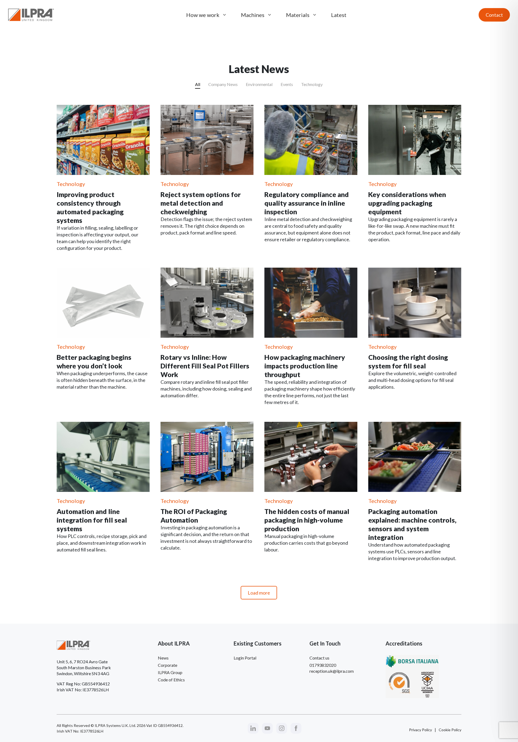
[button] (253, 728)
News (163, 657)
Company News (223, 84)
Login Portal (245, 657)
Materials (297, 15)
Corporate (167, 665)
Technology (312, 84)
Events (287, 84)
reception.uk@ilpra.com (331, 671)
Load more (259, 593)
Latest (338, 15)
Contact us (319, 657)
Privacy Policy (420, 729)
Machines (252, 15)
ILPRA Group (170, 672)
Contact (494, 15)
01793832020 (322, 665)
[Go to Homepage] (31, 15)
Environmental (259, 84)
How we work (202, 15)
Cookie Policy (450, 729)
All (197, 84)
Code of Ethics (171, 679)
